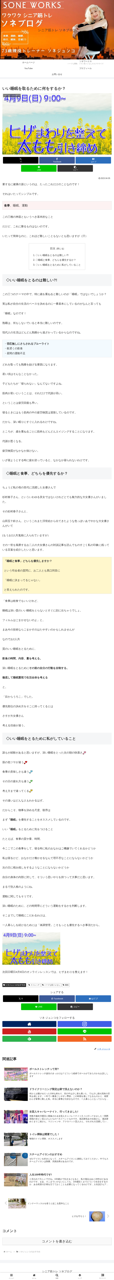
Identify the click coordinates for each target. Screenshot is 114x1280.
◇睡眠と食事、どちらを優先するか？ (56, 260)
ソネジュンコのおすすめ (15, 985)
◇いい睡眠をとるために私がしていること (58, 264)
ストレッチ (35, 985)
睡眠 (67, 985)
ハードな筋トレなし (52, 985)
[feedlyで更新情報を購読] (29, 1039)
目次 (52, 248)
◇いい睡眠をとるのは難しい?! (52, 255)
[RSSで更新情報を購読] (85, 1039)
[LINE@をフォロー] (85, 1031)
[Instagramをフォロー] (85, 1024)
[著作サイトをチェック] (29, 1024)
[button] (75, 168)
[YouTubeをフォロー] (29, 1031)
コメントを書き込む (57, 1241)
